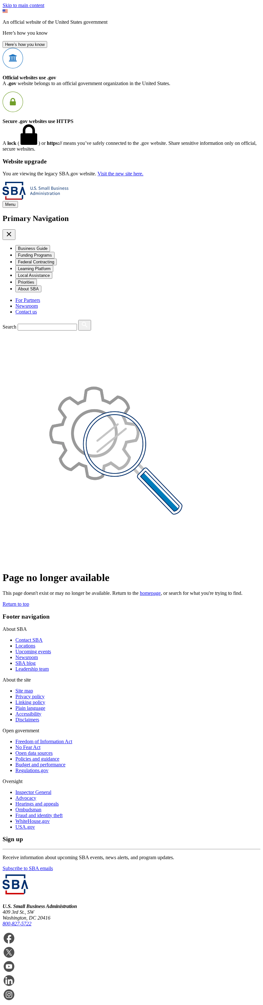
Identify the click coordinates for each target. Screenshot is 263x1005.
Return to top (16, 604)
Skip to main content (23, 5)
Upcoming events (33, 651)
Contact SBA (29, 640)
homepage (150, 593)
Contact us (26, 311)
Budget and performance (40, 764)
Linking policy (30, 702)
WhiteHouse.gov (32, 821)
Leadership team (32, 669)
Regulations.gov (31, 770)
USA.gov (25, 827)
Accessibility (28, 714)
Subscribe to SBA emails (28, 868)
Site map (24, 690)
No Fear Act (27, 747)
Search (9, 327)
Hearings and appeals (37, 804)
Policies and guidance (37, 759)
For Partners (27, 300)
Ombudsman (28, 809)
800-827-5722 (17, 923)
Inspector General (33, 792)
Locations (25, 645)
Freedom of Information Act (43, 741)
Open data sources (34, 753)
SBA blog (25, 663)
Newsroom (26, 306)
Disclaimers (27, 719)
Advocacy (25, 798)
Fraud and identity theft (39, 815)
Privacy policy (30, 696)
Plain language (30, 708)
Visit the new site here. (120, 173)
